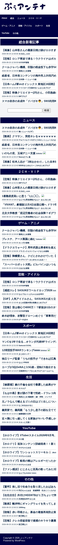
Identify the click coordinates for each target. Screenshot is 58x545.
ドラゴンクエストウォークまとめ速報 (34, 251)
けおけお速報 (24, 268)
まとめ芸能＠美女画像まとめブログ (33, 303)
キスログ (22, 388)
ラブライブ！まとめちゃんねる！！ (33, 260)
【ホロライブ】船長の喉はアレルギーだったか (29, 460)
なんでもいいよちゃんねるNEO (31, 294)
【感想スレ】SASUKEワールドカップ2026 (27, 290)
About (4, 18)
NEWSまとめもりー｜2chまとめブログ (34, 165)
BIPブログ (23, 96)
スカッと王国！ (25, 422)
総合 (12, 18)
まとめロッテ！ (25, 354)
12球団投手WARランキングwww (21, 350)
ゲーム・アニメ (8, 26)
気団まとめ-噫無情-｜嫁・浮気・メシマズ (35, 397)
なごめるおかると (26, 405)
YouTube (5, 33)
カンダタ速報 (24, 243)
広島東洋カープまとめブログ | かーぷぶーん (36, 371)
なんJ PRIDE (24, 362)
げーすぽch (23, 320)
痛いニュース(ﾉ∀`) (26, 131)
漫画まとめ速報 (25, 71)
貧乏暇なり (23, 516)
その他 (15, 33)
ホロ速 (21, 439)
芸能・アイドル (25, 26)
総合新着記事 (29, 42)
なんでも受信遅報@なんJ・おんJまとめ (35, 200)
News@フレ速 (24, 157)
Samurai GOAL (25, 345)
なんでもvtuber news (27, 473)
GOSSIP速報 (24, 62)
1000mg (22, 507)
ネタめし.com (24, 54)
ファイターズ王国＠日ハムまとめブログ (35, 88)
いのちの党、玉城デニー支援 (18, 153)
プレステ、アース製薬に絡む (18, 239)
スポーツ (39, 26)
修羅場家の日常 (25, 414)
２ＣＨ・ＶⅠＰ (35, 18)
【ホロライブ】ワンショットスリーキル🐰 (27, 452)
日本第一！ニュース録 (27, 79)
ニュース (21, 18)
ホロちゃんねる (25, 448)
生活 (48, 26)
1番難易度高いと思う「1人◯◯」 (21, 196)
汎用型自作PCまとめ (27, 499)
